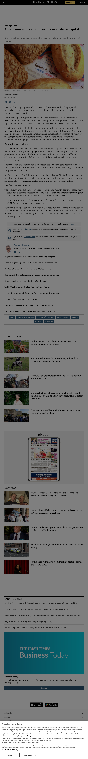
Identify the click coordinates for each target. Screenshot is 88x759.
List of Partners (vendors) (10, 750)
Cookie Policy (27, 736)
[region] (44, 740)
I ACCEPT (11, 755)
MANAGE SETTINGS (30, 755)
